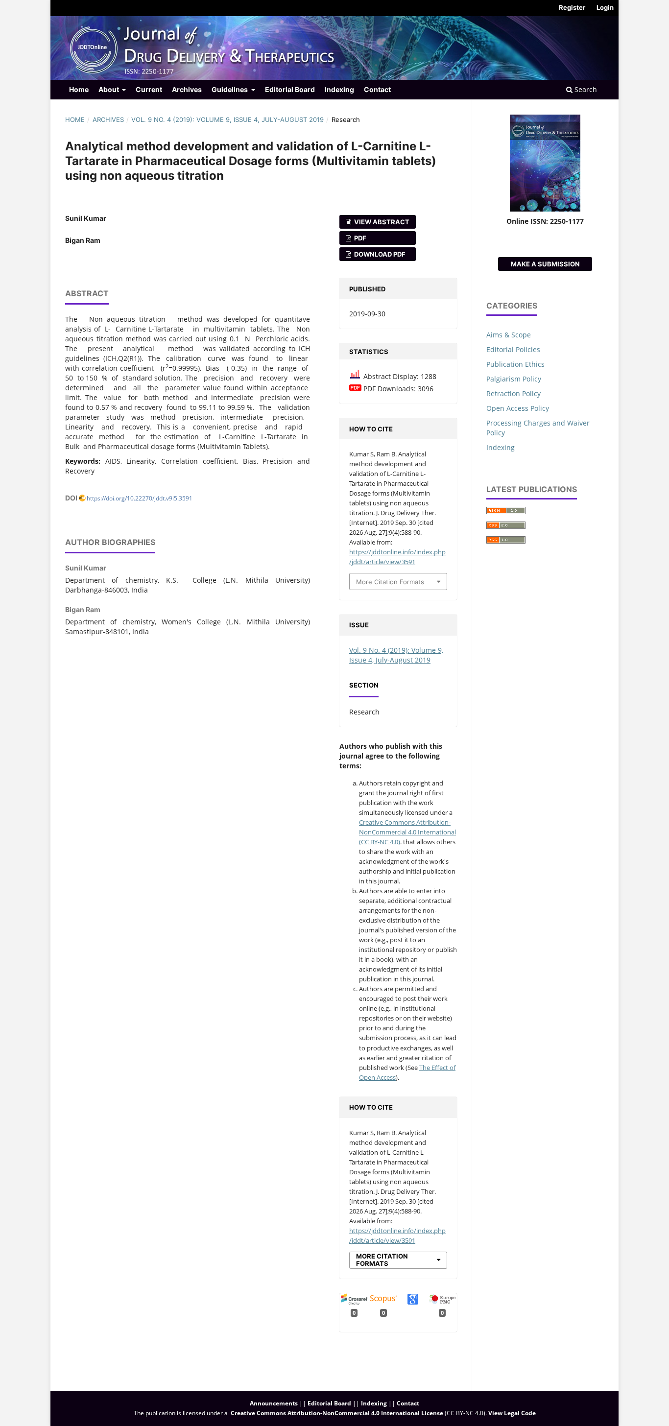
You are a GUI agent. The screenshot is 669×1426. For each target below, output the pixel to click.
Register (572, 7)
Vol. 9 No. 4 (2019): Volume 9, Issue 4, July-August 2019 (227, 119)
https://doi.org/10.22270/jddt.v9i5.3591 (139, 498)
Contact (377, 89)
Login (605, 7)
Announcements (274, 1403)
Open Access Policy (517, 408)
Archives (187, 89)
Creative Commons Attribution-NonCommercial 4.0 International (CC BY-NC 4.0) (407, 832)
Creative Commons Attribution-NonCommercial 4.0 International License (337, 1413)
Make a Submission (545, 264)
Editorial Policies (513, 349)
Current (149, 89)
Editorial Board (290, 89)
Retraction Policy (513, 393)
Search (585, 89)
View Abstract (381, 222)
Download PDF (379, 254)
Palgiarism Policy (513, 378)
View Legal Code (512, 1413)
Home (79, 89)
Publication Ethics (515, 364)
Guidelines (230, 89)
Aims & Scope (508, 334)
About (109, 89)
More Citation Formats (390, 582)
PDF (359, 238)
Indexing (339, 89)
